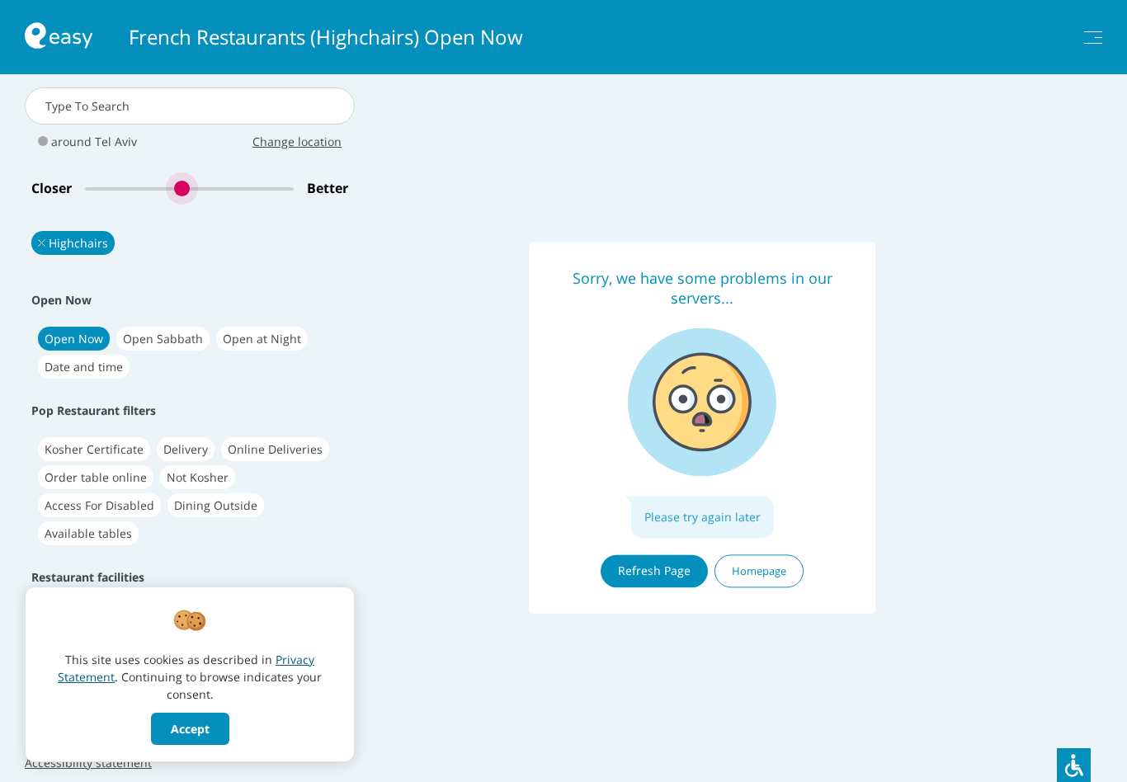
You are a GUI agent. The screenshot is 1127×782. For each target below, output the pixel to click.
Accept (190, 729)
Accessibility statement (88, 762)
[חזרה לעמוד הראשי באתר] (58, 37)
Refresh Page (654, 570)
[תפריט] (1093, 37)
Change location (297, 141)
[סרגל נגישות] (1074, 765)
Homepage (759, 570)
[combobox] (190, 106)
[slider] (189, 188)
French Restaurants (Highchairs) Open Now (326, 37)
